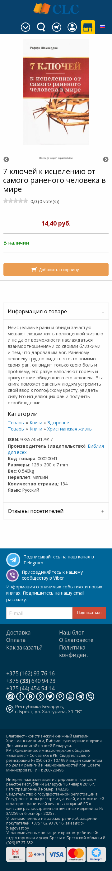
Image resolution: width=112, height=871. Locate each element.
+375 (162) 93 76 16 (30, 673)
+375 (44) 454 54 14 (30, 688)
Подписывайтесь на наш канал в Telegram (58, 560)
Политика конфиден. (73, 651)
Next (106, 160)
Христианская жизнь (69, 429)
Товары (16, 423)
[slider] (15, 200)
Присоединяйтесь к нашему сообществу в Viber (52, 575)
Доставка (18, 632)
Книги (36, 423)
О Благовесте (76, 640)
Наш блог (71, 632)
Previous (6, 160)
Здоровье (58, 423)
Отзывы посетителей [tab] (36, 510)
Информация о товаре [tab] (37, 311)
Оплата (16, 640)
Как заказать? (24, 647)
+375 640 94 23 (31, 680)
